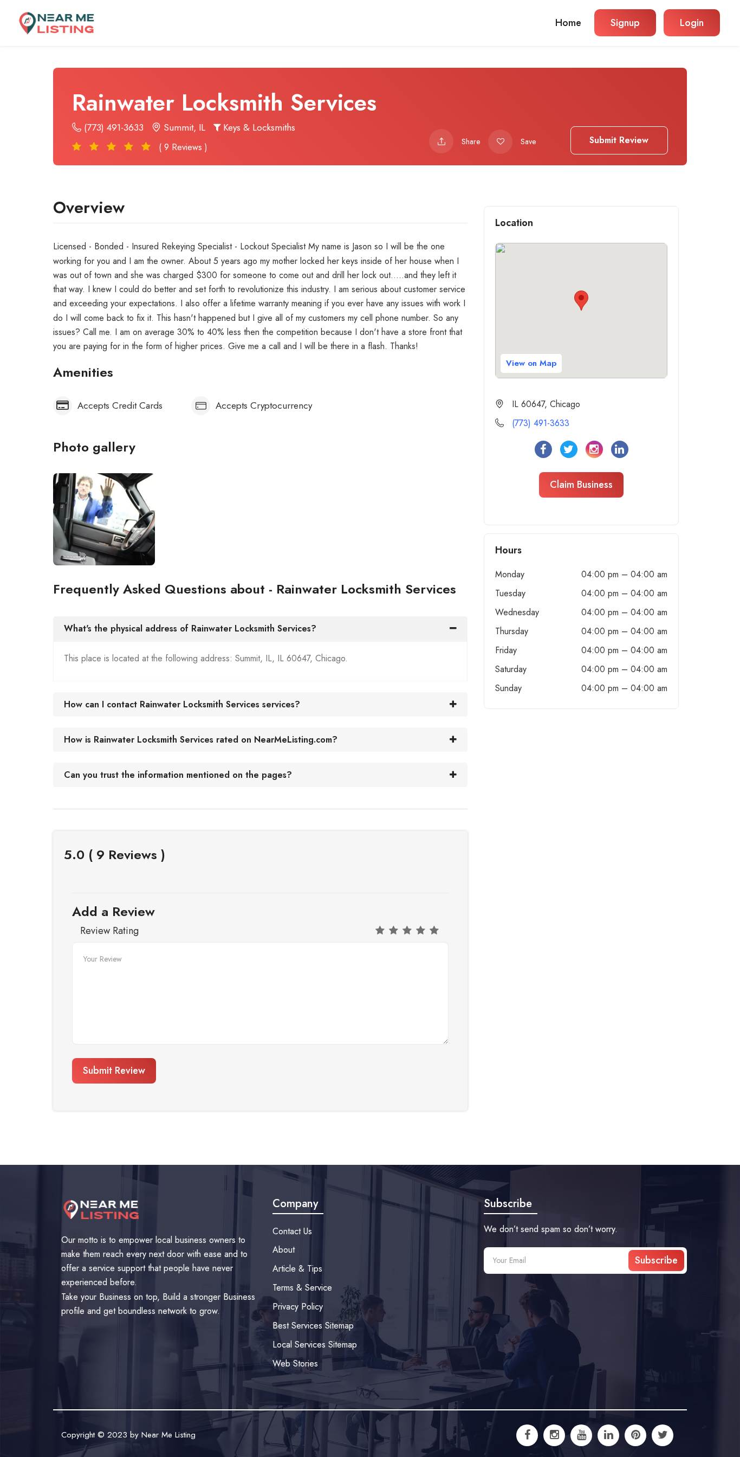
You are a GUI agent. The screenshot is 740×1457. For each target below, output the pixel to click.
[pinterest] (635, 1435)
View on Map (531, 363)
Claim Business (581, 485)
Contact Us (292, 1231)
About (283, 1249)
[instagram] (554, 1435)
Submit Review (618, 140)
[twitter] (662, 1435)
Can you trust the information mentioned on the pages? (178, 775)
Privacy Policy (297, 1306)
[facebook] (527, 1435)
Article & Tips (297, 1268)
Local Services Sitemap (314, 1344)
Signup (625, 23)
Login (692, 23)
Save (528, 141)
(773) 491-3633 (112, 127)
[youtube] (581, 1435)
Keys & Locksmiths (257, 127)
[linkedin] (608, 1435)
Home (568, 23)
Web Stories (295, 1363)
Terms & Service (302, 1287)
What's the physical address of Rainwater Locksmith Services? (190, 628)
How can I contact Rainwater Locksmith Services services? (182, 704)
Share (471, 141)
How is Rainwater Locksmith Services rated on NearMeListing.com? (200, 739)
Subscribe (656, 1260)
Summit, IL (183, 127)
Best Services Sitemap (313, 1325)
